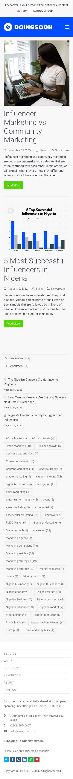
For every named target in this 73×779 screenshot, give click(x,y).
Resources (15, 366)
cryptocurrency (50, 469)
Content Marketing (20, 469)
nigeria (12, 576)
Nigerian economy (50, 599)
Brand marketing (19, 446)
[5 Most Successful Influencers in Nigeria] (36, 250)
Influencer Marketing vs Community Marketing (25, 126)
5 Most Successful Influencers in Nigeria (34, 270)
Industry (11, 668)
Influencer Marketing (46, 522)
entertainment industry (22, 499)
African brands (43, 438)
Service (10, 653)
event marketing (18, 507)
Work (8, 660)
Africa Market (16, 438)
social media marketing (47, 622)
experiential (44, 507)
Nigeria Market (49, 592)
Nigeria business (19, 584)
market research (52, 569)
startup (12, 630)
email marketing (18, 492)
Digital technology (19, 484)
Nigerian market (51, 607)
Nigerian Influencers (20, 607)
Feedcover (52, 515)
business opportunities (22, 453)
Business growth (49, 446)
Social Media (16, 622)
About (9, 682)
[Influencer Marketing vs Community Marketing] (36, 103)
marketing (42, 530)
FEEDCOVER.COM (42, 10)
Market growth (17, 530)
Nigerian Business (19, 599)
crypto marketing (18, 476)
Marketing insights (20, 553)
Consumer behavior (20, 461)
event (48, 499)
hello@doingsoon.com (23, 731)
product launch (17, 615)
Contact (11, 689)
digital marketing (49, 476)
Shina (43, 150)
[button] (67, 27)
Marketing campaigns (22, 545)
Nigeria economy (19, 592)
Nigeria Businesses (51, 584)
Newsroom (62, 150)
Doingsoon (45, 484)
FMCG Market (16, 522)
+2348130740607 (20, 725)
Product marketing (47, 615)
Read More (13, 185)
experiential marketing (22, 515)
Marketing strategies (21, 561)
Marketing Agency (19, 538)
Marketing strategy (20, 569)
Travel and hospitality (39, 630)
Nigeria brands (34, 576)
